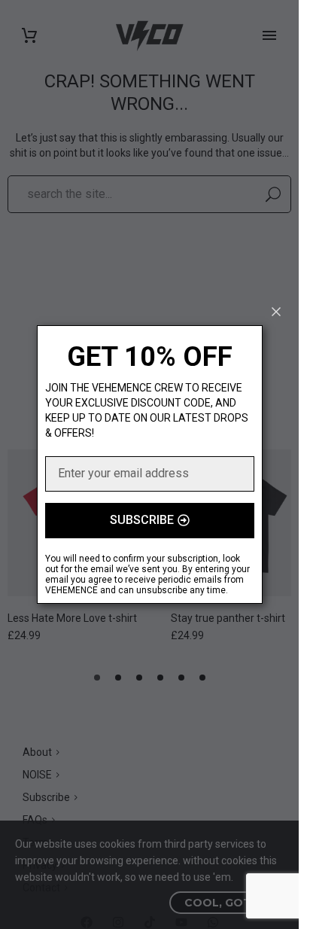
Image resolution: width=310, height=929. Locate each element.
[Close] (276, 311)
